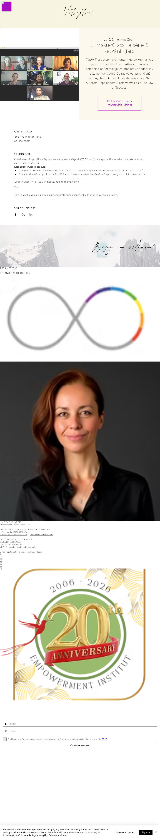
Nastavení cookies (125, 832)
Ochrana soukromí (58, 835)
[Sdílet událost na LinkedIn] (31, 214)
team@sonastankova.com (41, 534)
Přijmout (146, 832)
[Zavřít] (156, 832)
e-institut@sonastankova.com (13, 534)
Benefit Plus (28, 552)
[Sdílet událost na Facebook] (15, 214)
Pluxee (39, 552)
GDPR (2, 547)
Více (16, 187)
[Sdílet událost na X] (23, 214)
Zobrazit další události (120, 105)
